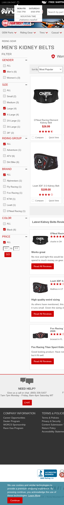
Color (6, 218)
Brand (7, 169)
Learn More (34, 495)
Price (6, 236)
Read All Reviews (43, 266)
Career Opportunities (14, 417)
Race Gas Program (13, 428)
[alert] (28, 13)
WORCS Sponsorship (14, 424)
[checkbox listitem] (7, 65)
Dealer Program (11, 421)
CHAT (27, 402)
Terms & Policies (50, 417)
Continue (15, 500)
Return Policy (49, 428)
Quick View (54, 137)
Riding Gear (9, 41)
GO (8, 254)
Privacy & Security (51, 421)
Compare (39, 137)
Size (5, 84)
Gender (8, 60)
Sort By (35, 69)
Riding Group (12, 138)
